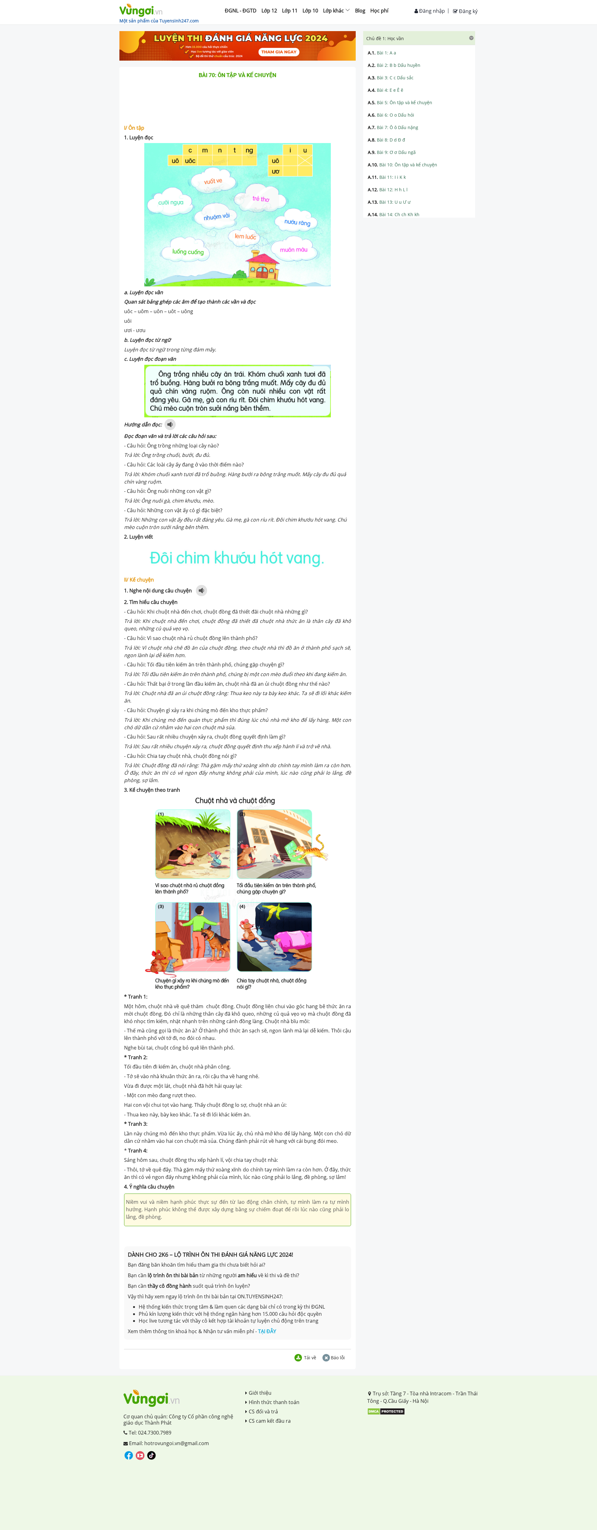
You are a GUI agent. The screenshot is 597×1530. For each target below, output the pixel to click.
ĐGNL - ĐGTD (241, 10)
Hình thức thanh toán (274, 1402)
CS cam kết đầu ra (270, 1420)
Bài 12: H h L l (388, 189)
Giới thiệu (260, 1392)
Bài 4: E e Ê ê (385, 90)
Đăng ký (468, 11)
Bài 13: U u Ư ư (389, 202)
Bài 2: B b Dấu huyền (394, 65)
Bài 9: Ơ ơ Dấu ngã (392, 152)
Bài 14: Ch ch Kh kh (393, 214)
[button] (419, 38)
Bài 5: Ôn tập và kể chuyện (400, 102)
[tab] (419, 38)
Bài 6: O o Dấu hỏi (391, 115)
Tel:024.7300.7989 (149, 1432)
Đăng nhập (431, 10)
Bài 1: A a (382, 53)
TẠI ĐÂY (267, 1331)
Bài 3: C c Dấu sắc (391, 78)
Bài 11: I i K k (387, 177)
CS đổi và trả (263, 1411)
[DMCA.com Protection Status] (386, 1411)
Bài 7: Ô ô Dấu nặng (393, 127)
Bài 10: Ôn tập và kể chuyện (402, 165)
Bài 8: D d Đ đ (386, 140)
